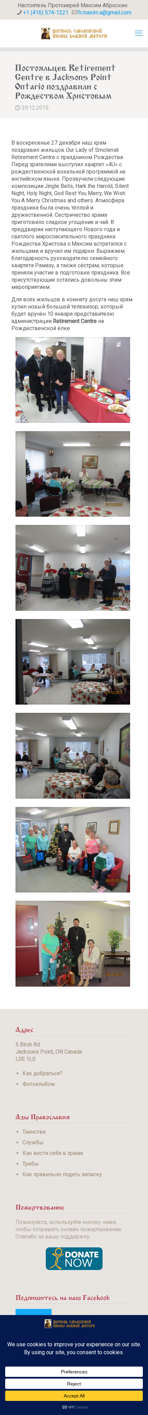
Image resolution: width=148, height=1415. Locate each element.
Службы (33, 1142)
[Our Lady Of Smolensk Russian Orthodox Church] (74, 33)
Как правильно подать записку (62, 1174)
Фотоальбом (38, 1084)
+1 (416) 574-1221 (45, 12)
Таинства (33, 1131)
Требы (30, 1163)
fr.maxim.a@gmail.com (104, 12)
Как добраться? (42, 1073)
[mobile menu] (139, 33)
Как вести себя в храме (52, 1153)
